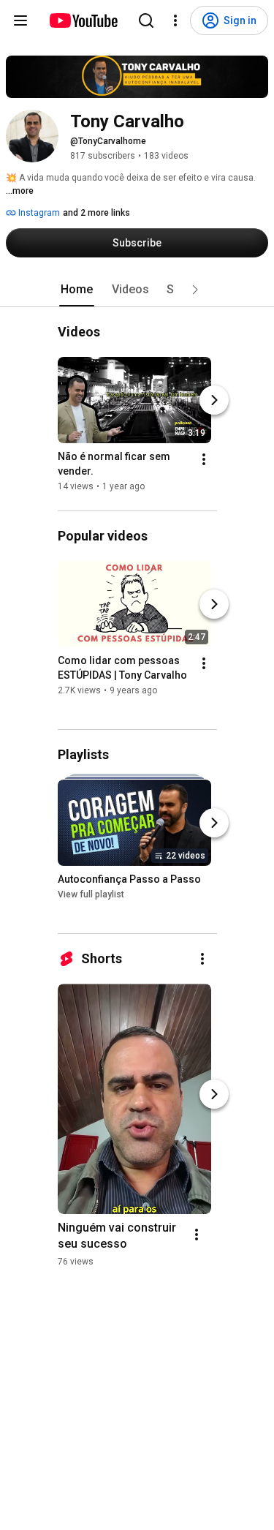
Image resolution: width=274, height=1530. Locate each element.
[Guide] (20, 20)
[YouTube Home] (83, 20)
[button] (195, 289)
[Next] (214, 400)
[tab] (76, 289)
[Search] (146, 20)
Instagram (38, 213)
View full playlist (91, 894)
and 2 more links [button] (96, 213)
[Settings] (175, 20)
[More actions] (203, 459)
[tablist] (137, 289)
